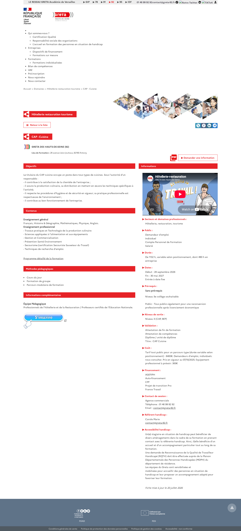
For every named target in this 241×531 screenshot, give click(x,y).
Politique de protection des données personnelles (104, 528)
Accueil (27, 88)
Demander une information (199, 157)
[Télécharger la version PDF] (173, 158)
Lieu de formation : (41, 152)
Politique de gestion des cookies (146, 528)
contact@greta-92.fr (164, 407)
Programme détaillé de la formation (43, 258)
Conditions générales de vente (63, 528)
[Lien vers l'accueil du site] (71, 15)
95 (121, 1)
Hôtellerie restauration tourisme (63, 88)
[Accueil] (123, 29)
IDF (130, 1)
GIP (88, 1)
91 (104, 1)
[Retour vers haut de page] (232, 507)
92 (112, 1)
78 (96, 1)
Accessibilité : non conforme (178, 528)
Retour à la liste (39, 124)
